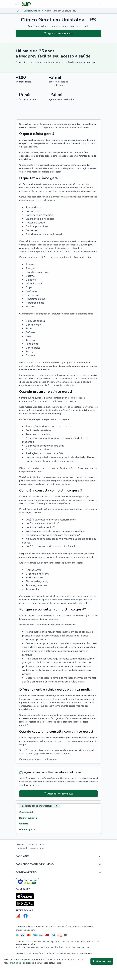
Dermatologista (28, 817)
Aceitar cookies (102, 961)
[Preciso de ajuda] (99, 4)
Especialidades (32, 10)
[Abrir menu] (17, 4)
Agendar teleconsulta (60, 33)
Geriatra (23, 823)
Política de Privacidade (22, 962)
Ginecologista (27, 829)
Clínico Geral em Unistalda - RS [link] (60, 10)
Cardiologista (26, 812)
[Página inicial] (17, 10)
